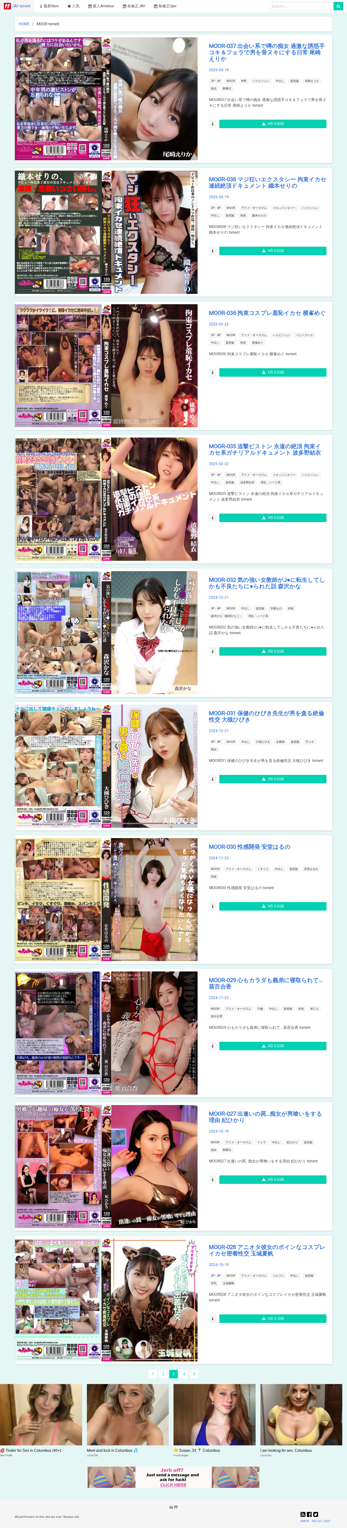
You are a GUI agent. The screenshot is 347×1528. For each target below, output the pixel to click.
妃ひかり (292, 1142)
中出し (280, 81)
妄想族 (294, 81)
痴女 (214, 88)
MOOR (231, 81)
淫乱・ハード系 (270, 482)
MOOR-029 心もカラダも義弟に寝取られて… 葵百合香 (266, 983)
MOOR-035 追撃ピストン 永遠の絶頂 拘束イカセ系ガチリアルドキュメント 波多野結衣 (265, 449)
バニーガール (304, 335)
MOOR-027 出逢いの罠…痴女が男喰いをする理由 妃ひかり (265, 1116)
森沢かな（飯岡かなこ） (226, 616)
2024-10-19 (219, 1131)
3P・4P (215, 81)
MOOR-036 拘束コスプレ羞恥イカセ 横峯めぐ (267, 313)
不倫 (260, 1008)
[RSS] (303, 1514)
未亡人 (314, 1008)
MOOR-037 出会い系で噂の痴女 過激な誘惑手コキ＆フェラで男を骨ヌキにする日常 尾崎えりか (267, 52)
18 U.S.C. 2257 (320, 1521)
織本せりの (259, 215)
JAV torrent (21, 6)
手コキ (309, 741)
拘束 (243, 215)
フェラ (261, 1142)
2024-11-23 (219, 858)
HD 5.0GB (276, 124)
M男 (243, 81)
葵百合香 (216, 1016)
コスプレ (278, 1275)
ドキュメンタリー (284, 208)
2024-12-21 (219, 597)
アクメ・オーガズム (254, 208)
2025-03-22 (219, 324)
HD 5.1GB (276, 1318)
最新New (51, 6)
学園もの (276, 608)
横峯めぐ (257, 342)
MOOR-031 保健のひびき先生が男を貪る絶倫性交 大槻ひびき (266, 716)
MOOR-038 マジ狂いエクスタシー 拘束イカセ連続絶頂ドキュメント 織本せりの (267, 182)
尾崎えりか (312, 81)
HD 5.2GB (276, 251)
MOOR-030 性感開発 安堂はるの (250, 847)
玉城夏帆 (228, 1283)
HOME (24, 24)
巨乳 (214, 1283)
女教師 (280, 741)
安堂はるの (311, 869)
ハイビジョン (261, 81)
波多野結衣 (247, 482)
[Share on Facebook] (310, 1514)
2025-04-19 (219, 70)
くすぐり (263, 869)
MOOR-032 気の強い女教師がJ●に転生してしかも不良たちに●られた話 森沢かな (267, 583)
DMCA (304, 1521)
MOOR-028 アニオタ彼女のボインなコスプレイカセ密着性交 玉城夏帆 (267, 1250)
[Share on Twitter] (315, 1514)
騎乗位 (227, 88)
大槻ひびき (263, 741)
